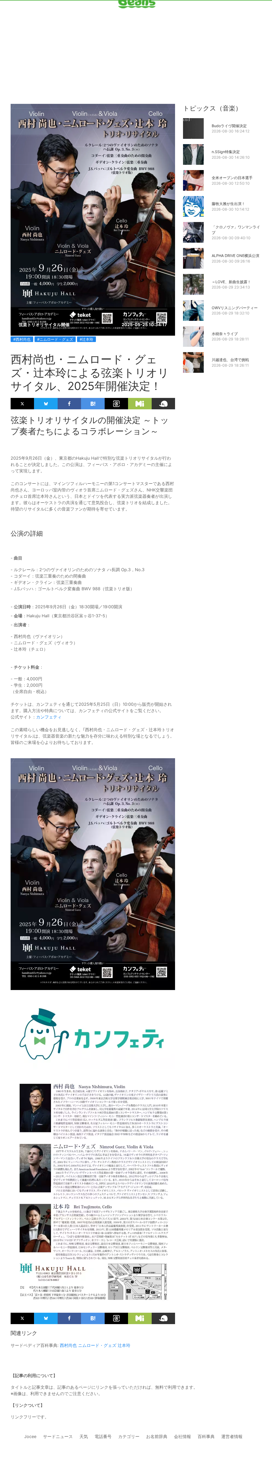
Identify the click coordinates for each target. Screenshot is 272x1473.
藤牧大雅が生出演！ (228, 203)
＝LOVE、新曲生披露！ (231, 281)
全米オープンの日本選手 (232, 177)
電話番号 (103, 1436)
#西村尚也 (22, 339)
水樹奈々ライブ (225, 333)
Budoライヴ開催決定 (229, 125)
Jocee (30, 1436)
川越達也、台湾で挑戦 (230, 359)
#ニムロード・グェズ (55, 339)
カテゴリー (128, 1436)
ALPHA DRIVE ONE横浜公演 (235, 255)
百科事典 (206, 1436)
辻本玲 (124, 1345)
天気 (83, 1436)
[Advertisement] (136, 43)
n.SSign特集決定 (226, 151)
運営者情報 (232, 1436)
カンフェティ (49, 717)
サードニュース (58, 1436)
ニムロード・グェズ (97, 1345)
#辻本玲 (86, 339)
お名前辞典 (156, 1436)
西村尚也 (68, 1345)
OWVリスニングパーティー (235, 307)
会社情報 (182, 1436)
